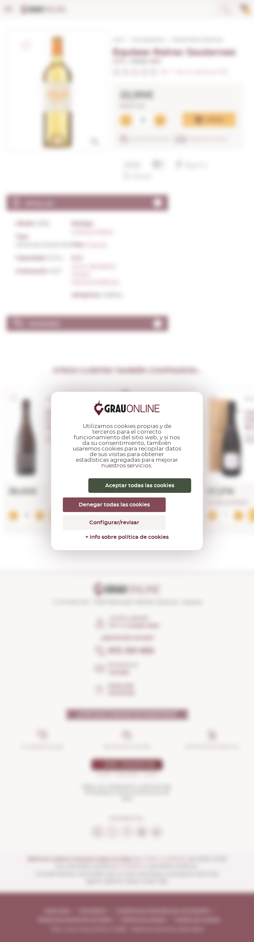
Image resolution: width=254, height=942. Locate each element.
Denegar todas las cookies (114, 504)
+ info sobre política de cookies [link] (127, 537)
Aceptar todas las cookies (139, 485)
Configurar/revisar (114, 522)
